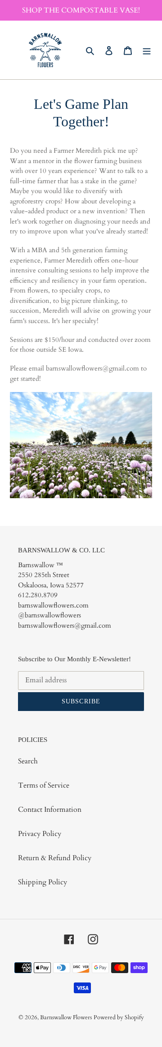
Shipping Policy (42, 882)
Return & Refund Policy (54, 858)
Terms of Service (43, 785)
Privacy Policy (39, 834)
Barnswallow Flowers (66, 1017)
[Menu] (146, 50)
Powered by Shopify (119, 1017)
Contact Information (49, 809)
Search (28, 761)
